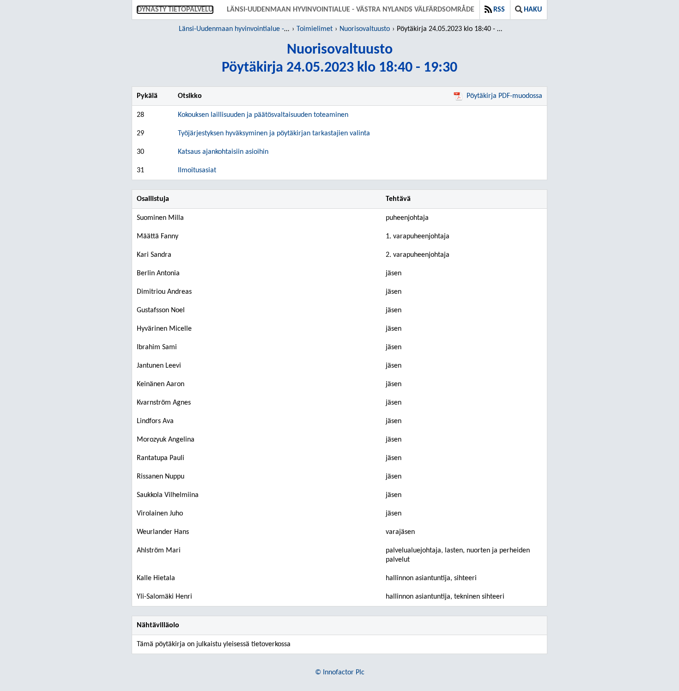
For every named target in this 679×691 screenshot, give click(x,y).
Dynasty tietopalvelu (175, 9)
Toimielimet (315, 29)
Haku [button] (533, 9)
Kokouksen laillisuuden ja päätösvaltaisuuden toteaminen (263, 115)
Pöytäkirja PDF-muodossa (504, 96)
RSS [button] (499, 9)
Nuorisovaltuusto (365, 29)
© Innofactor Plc (339, 672)
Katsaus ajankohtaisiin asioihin (223, 152)
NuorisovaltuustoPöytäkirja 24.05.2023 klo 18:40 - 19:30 (339, 58)
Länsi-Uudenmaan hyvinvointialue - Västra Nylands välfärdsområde (350, 9)
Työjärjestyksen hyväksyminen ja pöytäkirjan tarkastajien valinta (274, 133)
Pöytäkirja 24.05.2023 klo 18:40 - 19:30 (451, 29)
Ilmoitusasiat (197, 170)
